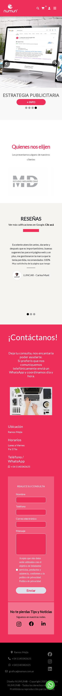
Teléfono (21, 506)
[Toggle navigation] (55, 8)
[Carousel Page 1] (26, 108)
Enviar (31, 590)
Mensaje (20, 530)
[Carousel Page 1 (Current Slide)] (28, 314)
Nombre (20, 494)
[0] (43, 8)
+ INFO (31, 102)
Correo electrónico (26, 518)
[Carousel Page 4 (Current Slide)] (36, 108)
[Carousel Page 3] (32, 108)
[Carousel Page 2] (29, 108)
